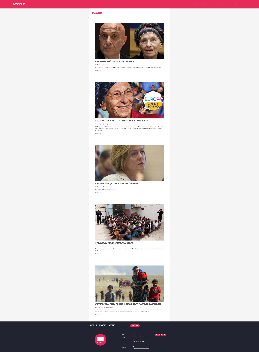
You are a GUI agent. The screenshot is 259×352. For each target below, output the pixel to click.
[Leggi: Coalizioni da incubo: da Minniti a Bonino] (129, 222)
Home (195, 4)
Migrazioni (97, 307)
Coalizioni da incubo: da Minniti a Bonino (114, 243)
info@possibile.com (137, 334)
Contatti (236, 4)
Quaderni (228, 4)
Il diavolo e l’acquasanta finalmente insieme (116, 183)
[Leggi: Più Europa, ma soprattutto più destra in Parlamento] (129, 100)
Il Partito (202, 4)
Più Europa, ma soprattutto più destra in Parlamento (121, 121)
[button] (244, 3)
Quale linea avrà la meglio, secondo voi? (114, 61)
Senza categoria (99, 124)
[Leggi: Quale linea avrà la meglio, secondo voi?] (129, 41)
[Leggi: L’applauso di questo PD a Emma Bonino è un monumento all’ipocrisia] (129, 283)
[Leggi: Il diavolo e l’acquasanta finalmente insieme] (129, 163)
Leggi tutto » (98, 70)
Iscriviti (211, 4)
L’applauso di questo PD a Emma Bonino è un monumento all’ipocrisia (128, 304)
